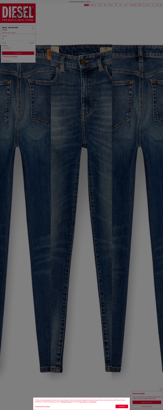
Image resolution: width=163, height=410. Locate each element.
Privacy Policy (83, 401)
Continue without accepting (42, 406)
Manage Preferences (67, 401)
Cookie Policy (92, 401)
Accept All (122, 406)
